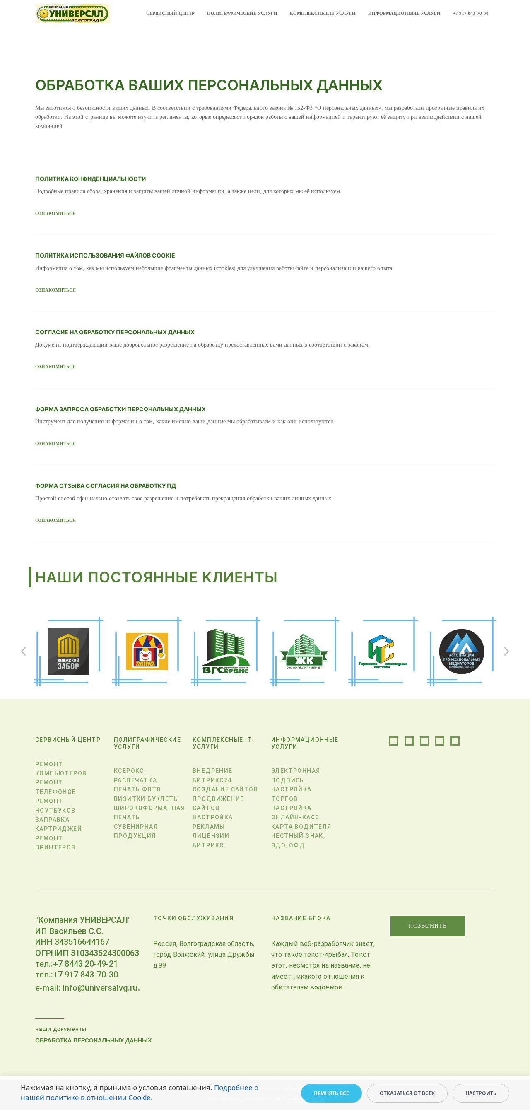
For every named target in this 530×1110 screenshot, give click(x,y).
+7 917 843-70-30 (471, 13)
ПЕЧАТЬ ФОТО (137, 789)
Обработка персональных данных (93, 1040)
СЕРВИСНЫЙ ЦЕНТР (170, 13)
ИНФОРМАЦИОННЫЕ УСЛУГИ (404, 13)
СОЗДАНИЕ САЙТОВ (225, 789)
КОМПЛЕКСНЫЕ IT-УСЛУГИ (323, 13)
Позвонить (428, 926)
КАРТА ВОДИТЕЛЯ (301, 826)
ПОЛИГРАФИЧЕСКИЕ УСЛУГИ (242, 13)
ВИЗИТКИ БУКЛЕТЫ (146, 799)
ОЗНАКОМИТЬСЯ (55, 213)
